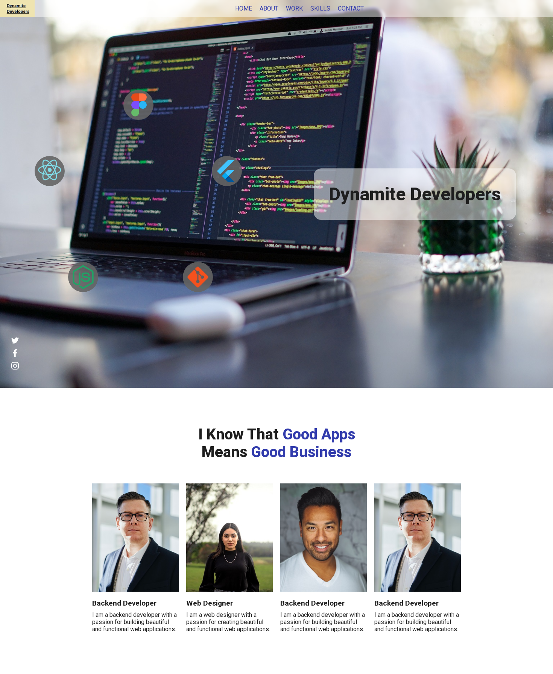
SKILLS (320, 8)
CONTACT (351, 8)
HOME (243, 8)
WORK (294, 8)
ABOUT (269, 8)
